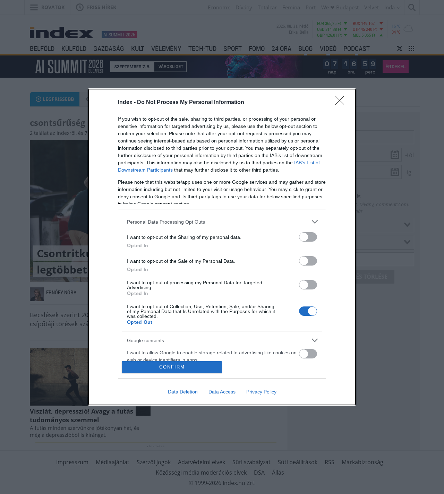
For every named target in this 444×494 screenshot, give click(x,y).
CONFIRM (172, 367)
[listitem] (222, 221)
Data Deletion (183, 392)
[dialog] (222, 247)
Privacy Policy (261, 392)
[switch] (308, 237)
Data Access (222, 392)
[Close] (342, 102)
